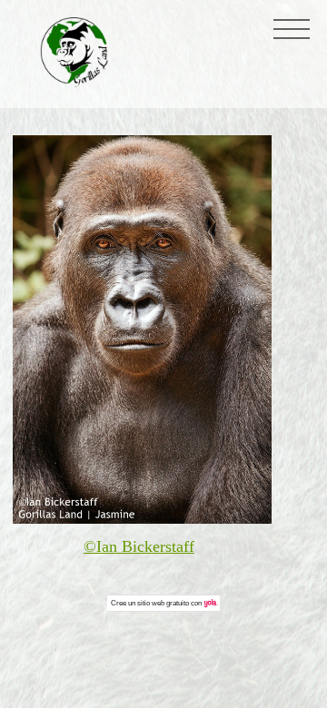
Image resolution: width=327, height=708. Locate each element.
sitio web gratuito (163, 603)
